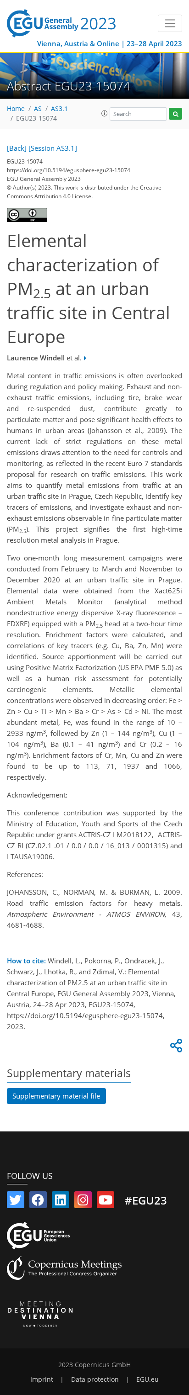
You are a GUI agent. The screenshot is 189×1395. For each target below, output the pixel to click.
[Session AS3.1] (52, 148)
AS (38, 109)
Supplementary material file (56, 1095)
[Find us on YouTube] (105, 1201)
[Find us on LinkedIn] (60, 1201)
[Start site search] (175, 114)
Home (16, 109)
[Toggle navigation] (170, 23)
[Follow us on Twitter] (15, 1201)
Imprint (41, 1379)
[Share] (175, 1047)
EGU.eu (147, 1379)
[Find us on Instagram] (83, 1201)
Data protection (95, 1379)
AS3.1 (59, 109)
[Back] (17, 148)
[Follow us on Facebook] (38, 1201)
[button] (104, 113)
